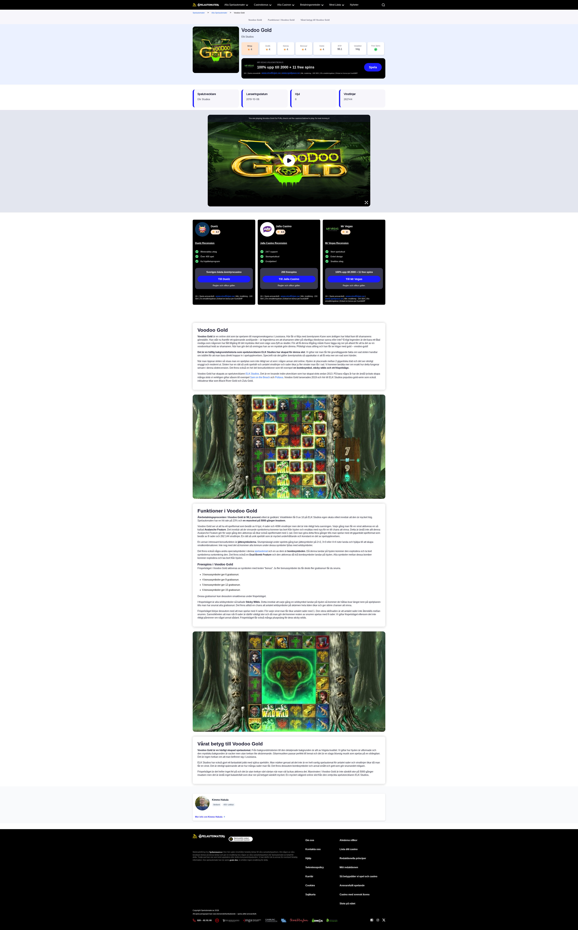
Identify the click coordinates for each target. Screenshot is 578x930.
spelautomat (261, 551)
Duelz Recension (204, 243)
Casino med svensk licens (355, 894)
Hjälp (308, 858)
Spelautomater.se (215, 852)
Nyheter (354, 4)
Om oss (309, 840)
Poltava (279, 377)
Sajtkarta (310, 894)
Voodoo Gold (255, 20)
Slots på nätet (347, 903)
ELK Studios (252, 373)
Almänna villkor (348, 840)
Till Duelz (224, 279)
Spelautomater (199, 13)
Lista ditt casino (349, 849)
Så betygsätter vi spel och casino (358, 876)
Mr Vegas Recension (337, 243)
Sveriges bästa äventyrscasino (224, 272)
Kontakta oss (313, 849)
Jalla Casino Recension (273, 243)
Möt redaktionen (349, 867)
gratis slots (234, 860)
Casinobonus (261, 4)
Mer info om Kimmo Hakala (208, 817)
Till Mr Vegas (354, 279)
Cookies (310, 885)
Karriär (309, 876)
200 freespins (289, 272)
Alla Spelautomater (234, 4)
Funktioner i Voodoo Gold (281, 20)
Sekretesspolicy (314, 867)
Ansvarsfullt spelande (352, 885)
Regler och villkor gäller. (224, 285)
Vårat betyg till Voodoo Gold (315, 20)
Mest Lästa (335, 4)
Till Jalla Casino (289, 279)
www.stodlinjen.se (271, 73)
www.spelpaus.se (291, 73)
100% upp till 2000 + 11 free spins (354, 272)
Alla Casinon (284, 4)
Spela (373, 67)
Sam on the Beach (260, 377)
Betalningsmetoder (310, 4)
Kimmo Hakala (220, 800)
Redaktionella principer (353, 858)
